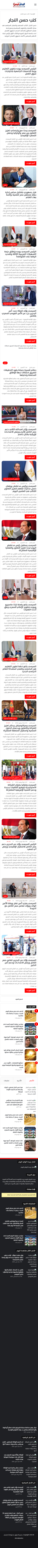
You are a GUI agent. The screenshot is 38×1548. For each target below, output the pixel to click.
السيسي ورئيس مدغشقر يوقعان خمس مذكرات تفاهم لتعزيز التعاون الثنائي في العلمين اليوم (20, 488)
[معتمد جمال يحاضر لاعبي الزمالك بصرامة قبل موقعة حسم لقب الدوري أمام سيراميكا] (30, 1472)
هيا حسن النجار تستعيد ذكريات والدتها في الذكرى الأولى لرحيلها (13, 1089)
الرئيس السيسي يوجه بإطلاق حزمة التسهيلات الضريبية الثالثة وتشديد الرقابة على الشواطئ (20, 254)
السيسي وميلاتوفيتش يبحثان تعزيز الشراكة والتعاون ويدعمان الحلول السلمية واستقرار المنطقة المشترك (19, 728)
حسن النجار (32, 66)
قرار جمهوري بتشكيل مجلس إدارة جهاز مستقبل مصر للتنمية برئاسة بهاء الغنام (20, 195)
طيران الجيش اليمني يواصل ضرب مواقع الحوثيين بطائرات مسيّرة (13, 1051)
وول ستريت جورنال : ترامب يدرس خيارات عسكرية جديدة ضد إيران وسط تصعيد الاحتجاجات (12, 1257)
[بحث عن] (32, 5)
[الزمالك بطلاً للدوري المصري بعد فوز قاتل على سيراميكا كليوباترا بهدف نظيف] (30, 1459)
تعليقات (6, 1080)
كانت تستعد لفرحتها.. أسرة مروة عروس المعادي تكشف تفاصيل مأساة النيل (13, 1039)
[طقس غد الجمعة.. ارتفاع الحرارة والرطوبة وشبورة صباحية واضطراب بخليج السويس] (30, 1347)
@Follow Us (31, 1189)
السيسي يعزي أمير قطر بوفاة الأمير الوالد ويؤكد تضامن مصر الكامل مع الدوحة (19, 906)
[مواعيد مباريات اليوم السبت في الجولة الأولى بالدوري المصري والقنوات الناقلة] (30, 1029)
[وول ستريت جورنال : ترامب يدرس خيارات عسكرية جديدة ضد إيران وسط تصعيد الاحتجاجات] (30, 1260)
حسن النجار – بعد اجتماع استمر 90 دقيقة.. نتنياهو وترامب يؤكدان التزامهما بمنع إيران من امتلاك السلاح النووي (13, 1516)
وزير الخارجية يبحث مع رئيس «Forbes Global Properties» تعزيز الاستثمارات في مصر (14, 1102)
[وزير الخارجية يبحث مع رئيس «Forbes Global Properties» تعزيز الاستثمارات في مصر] (30, 1105)
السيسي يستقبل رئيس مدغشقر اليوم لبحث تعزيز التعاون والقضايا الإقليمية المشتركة (20, 548)
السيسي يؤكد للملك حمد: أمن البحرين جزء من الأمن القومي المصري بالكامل (19, 313)
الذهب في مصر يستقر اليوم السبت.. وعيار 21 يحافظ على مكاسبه (14, 1013)
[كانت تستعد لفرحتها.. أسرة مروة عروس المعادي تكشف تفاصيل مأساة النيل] (30, 1042)
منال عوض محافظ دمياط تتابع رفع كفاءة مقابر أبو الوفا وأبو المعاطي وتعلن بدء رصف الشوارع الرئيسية (19, 1428)
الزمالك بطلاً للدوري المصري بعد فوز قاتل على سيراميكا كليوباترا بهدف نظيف (13, 1457)
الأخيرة (19, 1080)
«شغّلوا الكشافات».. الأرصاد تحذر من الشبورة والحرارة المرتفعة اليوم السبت (12, 1065)
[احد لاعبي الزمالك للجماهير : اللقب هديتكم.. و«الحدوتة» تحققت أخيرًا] (30, 1446)
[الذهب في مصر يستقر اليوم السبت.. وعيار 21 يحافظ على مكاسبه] (30, 1016)
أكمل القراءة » (30, 101)
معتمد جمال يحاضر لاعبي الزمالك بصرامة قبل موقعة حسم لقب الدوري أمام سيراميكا (13, 1470)
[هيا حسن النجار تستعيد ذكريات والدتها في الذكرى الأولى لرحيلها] (30, 1092)
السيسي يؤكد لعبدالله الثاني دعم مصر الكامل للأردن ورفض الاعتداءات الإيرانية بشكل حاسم (20, 432)
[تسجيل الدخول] (28, 5)
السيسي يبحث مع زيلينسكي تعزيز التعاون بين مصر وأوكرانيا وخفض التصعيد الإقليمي (20, 133)
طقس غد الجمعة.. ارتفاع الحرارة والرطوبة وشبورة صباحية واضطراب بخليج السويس (13, 1272)
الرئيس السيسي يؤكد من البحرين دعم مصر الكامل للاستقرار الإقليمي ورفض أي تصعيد (19, 846)
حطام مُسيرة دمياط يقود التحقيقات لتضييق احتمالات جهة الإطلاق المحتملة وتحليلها (20, 372)
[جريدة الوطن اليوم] (19, 4)
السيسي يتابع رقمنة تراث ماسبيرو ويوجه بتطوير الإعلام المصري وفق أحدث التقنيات (20, 607)
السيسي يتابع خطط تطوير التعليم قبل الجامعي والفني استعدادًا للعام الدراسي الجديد (19, 669)
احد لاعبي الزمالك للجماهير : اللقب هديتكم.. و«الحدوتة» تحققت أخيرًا (12, 1443)
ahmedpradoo (19, 1538)
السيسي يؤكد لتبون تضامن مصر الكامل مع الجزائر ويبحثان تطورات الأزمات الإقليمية (13, 1489)
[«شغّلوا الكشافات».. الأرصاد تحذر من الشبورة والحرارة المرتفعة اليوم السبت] (30, 1067)
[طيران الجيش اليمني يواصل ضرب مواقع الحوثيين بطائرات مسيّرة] (30, 1055)
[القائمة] (35, 5)
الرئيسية (32, 14)
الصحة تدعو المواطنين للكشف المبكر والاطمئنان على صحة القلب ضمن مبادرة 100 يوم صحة (13, 1223)
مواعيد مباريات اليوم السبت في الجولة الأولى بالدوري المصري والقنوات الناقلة (13, 1026)
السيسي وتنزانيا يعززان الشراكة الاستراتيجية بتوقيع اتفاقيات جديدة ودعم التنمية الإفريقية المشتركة (20, 787)
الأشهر (31, 1080)
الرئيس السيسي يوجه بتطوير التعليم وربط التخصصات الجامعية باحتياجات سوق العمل (19, 71)
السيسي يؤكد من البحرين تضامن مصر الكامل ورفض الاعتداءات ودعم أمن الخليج (19, 962)
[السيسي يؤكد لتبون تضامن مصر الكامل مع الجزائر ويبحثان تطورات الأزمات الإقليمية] (30, 1492)
